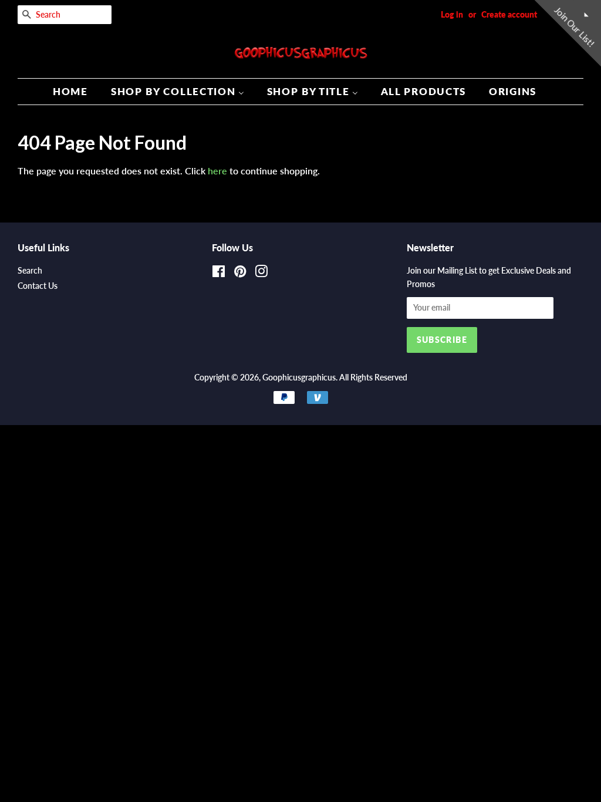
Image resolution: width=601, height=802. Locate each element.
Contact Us (38, 286)
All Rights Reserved (373, 377)
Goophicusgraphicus (299, 377)
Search (30, 270)
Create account (509, 14)
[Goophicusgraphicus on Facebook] (218, 273)
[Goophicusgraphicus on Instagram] (261, 273)
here (217, 170)
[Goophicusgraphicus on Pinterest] (240, 273)
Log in (452, 14)
